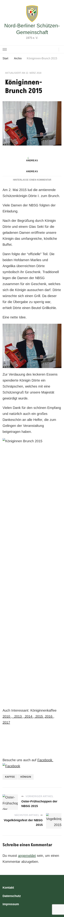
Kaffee (10, 777)
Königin (25, 777)
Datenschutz (12, 896)
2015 (39, 716)
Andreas (32, 171)
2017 (6, 722)
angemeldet (27, 855)
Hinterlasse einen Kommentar (32, 180)
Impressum (11, 904)
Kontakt (8, 887)
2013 (18, 716)
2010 (6, 716)
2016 (48, 716)
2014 (28, 716)
